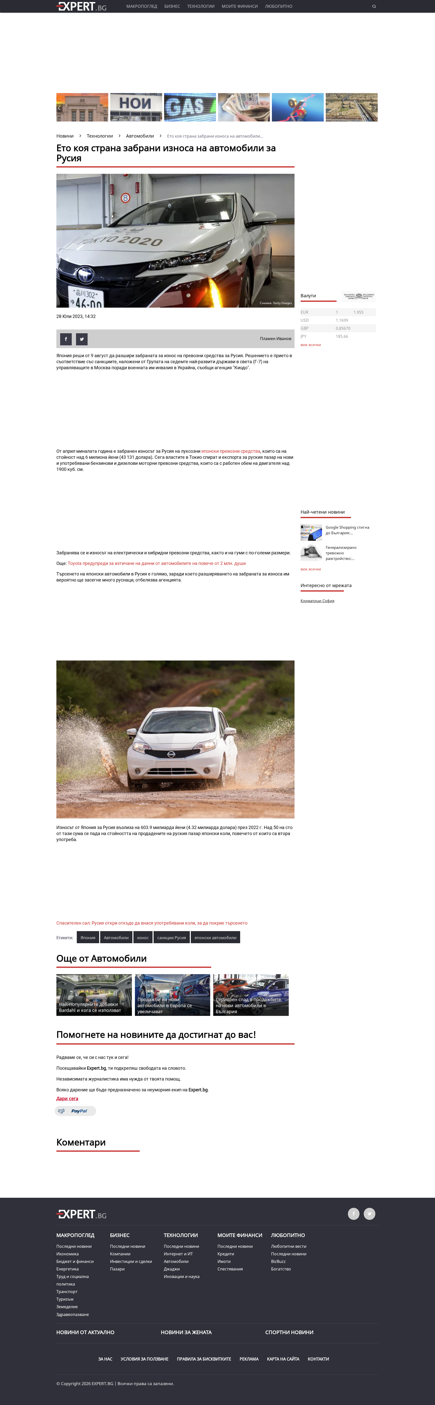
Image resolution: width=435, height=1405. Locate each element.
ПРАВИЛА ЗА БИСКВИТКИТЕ (204, 1359)
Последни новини (74, 1246)
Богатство (281, 1269)
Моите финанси (240, 6)
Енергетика (67, 1269)
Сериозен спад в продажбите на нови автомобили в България (248, 1005)
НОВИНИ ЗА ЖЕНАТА (186, 1332)
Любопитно (279, 6)
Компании (120, 1254)
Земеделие (67, 1306)
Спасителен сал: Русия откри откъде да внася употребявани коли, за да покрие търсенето (151, 923)
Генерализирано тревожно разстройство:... (341, 553)
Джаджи (172, 1269)
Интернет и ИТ (178, 1254)
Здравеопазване (72, 1314)
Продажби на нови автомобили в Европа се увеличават (164, 1005)
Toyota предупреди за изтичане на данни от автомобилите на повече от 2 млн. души (157, 563)
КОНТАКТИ (318, 1359)
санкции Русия (171, 937)
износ (143, 937)
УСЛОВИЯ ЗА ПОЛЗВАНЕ (144, 1359)
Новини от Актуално (85, 1332)
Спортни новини (289, 1332)
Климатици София (317, 600)
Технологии (200, 6)
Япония (88, 937)
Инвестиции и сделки (131, 1261)
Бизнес (172, 6)
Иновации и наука (182, 1276)
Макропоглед (141, 6)
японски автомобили (215, 937)
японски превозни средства (230, 451)
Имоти (224, 1261)
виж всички (311, 569)
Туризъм (65, 1299)
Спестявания (230, 1269)
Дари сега (67, 1098)
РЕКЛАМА (249, 1359)
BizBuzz (278, 1261)
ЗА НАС (105, 1359)
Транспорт (67, 1291)
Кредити (226, 1254)
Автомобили (116, 937)
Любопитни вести (288, 1246)
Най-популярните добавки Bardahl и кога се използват (90, 1007)
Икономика (67, 1254)
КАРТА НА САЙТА (283, 1359)
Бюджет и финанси (75, 1261)
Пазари (117, 1269)
